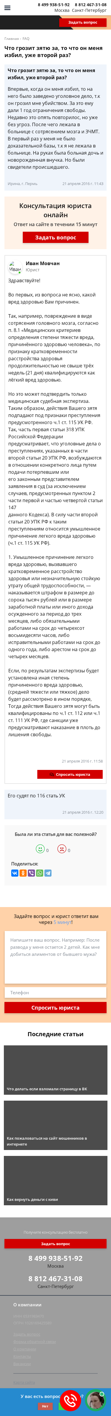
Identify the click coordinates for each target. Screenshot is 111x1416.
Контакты (22, 1356)
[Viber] (31, 873)
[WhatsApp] (39, 873)
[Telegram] (48, 873)
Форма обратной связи (34, 1341)
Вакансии (22, 1363)
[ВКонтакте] (14, 873)
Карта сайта (24, 1382)
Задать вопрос (82, 22)
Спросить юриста (73, 774)
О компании (24, 1349)
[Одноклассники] (23, 873)
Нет (45, 1406)
